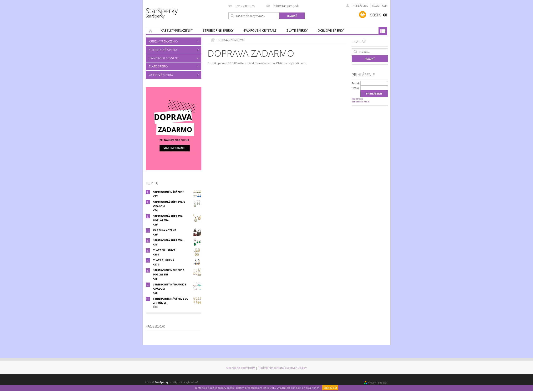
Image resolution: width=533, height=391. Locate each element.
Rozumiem (330, 388)
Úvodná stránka (151, 30)
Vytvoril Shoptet (377, 382)
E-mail (356, 83)
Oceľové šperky (331, 30)
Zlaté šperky (297, 30)
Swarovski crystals (260, 30)
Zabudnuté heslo (361, 101)
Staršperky (162, 12)
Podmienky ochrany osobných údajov (283, 368)
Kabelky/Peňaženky (177, 30)
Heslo (355, 88)
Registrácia (379, 5)
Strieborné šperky (218, 30)
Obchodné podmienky (240, 368)
